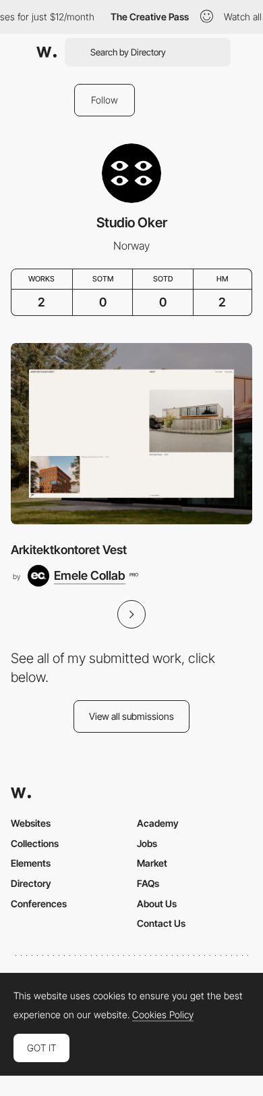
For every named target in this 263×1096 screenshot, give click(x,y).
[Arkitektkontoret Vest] (131, 434)
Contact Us (161, 923)
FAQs (148, 883)
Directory (31, 883)
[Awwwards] (46, 52)
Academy (158, 823)
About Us (157, 903)
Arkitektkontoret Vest (69, 550)
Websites (31, 823)
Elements (31, 863)
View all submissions (131, 716)
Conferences (39, 903)
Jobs (147, 843)
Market (152, 863)
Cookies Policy (163, 1015)
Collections (35, 843)
